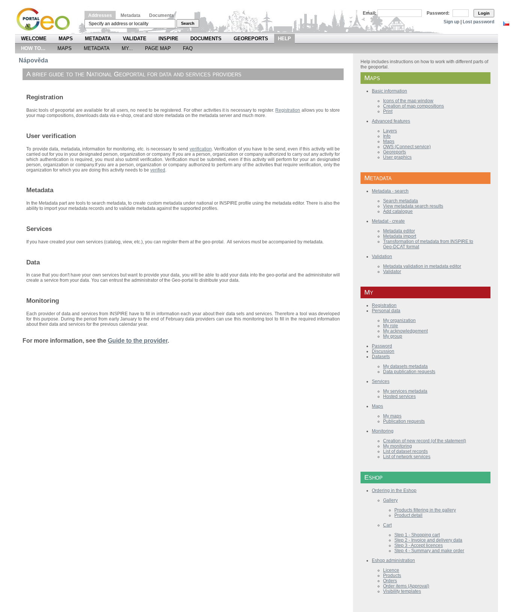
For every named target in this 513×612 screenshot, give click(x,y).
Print (387, 111)
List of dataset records (405, 451)
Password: (438, 13)
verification (201, 149)
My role (390, 325)
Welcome (34, 38)
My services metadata (405, 391)
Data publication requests (409, 371)
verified (157, 170)
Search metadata (400, 200)
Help (284, 38)
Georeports (251, 38)
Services (380, 381)
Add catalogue (398, 211)
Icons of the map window (408, 100)
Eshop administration (393, 560)
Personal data (386, 310)
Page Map (158, 48)
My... (127, 48)
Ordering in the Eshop (394, 490)
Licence (391, 570)
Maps (66, 38)
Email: (369, 13)
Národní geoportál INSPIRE (46, 19)
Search (188, 23)
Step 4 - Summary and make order (429, 550)
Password (382, 346)
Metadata (130, 15)
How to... (33, 48)
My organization (399, 320)
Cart (387, 525)
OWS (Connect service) (407, 146)
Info (387, 136)
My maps (392, 416)
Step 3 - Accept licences (418, 545)
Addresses (100, 15)
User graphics (397, 157)
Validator (392, 271)
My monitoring (397, 446)
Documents (161, 15)
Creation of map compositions (413, 106)
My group (392, 336)
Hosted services (399, 396)
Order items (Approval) (406, 586)
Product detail (408, 515)
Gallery (390, 500)
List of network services (406, 456)
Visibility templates (402, 591)
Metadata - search (390, 191)
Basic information (389, 91)
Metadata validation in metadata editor (422, 266)
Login (484, 13)
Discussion (383, 351)
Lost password (478, 21)
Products (392, 575)
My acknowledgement (405, 331)
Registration (384, 305)
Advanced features (391, 121)
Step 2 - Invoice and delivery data (428, 540)
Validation (382, 256)
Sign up (451, 21)
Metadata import (399, 236)
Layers (390, 131)
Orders (390, 580)
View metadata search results (413, 206)
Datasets (381, 356)
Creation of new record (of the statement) (424, 440)
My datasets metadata (405, 366)
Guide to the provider (137, 340)
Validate (134, 38)
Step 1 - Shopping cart (417, 535)
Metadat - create (388, 221)
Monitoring (383, 431)
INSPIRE (168, 38)
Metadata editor (399, 231)
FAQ (188, 48)
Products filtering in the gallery (425, 510)
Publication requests (404, 421)
